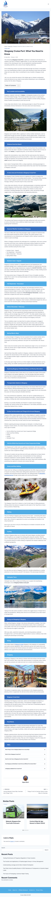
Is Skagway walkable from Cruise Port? (13, 768)
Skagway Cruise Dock (13, 697)
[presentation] (13, 811)
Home (9, 890)
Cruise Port (7, 48)
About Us (15, 890)
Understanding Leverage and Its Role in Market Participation (18, 865)
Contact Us (32, 890)
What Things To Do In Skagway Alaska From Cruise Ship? (17, 749)
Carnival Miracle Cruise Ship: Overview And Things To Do (13, 791)
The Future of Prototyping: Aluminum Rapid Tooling (16, 873)
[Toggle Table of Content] (17, 86)
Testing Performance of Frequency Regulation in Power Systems (19, 858)
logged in (12, 841)
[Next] (46, 816)
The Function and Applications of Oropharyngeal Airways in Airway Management (23, 861)
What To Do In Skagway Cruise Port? (13, 754)
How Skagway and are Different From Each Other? (20, 763)
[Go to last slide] (5, 816)
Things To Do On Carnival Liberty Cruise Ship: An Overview (37, 791)
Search (3, 847)
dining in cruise (19, 644)
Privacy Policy (39, 890)
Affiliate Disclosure (23, 890)
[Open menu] (48, 4)
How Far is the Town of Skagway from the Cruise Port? (16, 759)
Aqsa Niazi (8, 57)
